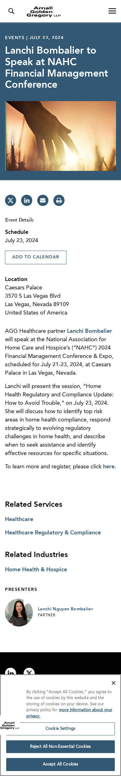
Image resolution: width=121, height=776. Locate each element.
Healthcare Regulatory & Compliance (53, 533)
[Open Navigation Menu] (112, 11)
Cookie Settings (60, 729)
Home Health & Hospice (36, 570)
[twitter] (10, 200)
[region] (60, 725)
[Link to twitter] (29, 673)
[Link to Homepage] (63, 11)
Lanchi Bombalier (89, 331)
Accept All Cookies (60, 764)
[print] (59, 200)
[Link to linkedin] (10, 673)
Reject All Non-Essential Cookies (60, 747)
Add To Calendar (35, 257)
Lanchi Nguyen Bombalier (65, 609)
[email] (42, 200)
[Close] (113, 683)
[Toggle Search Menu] (11, 11)
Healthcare (19, 519)
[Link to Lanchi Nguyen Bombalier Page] (19, 613)
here (108, 467)
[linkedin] (26, 200)
